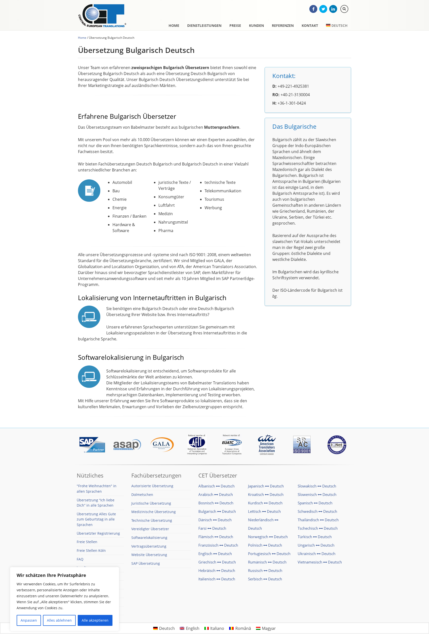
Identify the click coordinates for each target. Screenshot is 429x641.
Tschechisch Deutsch (318, 528)
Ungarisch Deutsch (316, 545)
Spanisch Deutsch (315, 502)
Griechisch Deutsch (217, 562)
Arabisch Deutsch (215, 494)
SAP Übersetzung (145, 563)
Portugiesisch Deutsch (269, 553)
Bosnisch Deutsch (215, 502)
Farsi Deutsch (212, 528)
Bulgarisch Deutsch (217, 511)
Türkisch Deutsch (315, 536)
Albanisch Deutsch (216, 485)
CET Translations (104, 16)
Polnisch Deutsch (265, 545)
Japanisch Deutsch (266, 485)
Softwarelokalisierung (149, 537)
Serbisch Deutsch (265, 578)
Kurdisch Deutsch (265, 502)
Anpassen (29, 620)
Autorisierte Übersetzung (152, 485)
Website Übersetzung (149, 554)
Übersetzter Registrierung (98, 533)
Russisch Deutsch (265, 570)
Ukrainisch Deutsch (316, 553)
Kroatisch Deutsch (266, 494)
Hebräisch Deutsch (216, 570)
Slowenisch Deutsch (317, 494)
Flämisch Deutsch (215, 536)
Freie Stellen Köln (91, 550)
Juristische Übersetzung (151, 503)
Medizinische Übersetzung (153, 511)
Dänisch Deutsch (215, 519)
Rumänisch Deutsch (267, 562)
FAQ (80, 559)
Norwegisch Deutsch (268, 536)
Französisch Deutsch (218, 545)
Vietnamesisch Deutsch (320, 562)
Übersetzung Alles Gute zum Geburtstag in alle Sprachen (96, 519)
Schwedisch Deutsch (317, 511)
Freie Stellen (87, 541)
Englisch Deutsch (215, 553)
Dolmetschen (142, 494)
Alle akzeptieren (95, 620)
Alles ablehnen (59, 620)
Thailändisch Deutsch (318, 519)
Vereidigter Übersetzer (150, 528)
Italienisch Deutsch (216, 578)
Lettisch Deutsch (264, 511)
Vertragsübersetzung (148, 546)
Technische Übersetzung (151, 520)
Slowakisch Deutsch (317, 485)
